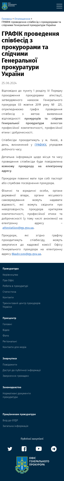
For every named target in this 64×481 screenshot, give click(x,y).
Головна (7, 18)
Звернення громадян (16, 375)
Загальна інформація (15, 426)
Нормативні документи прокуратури (17, 395)
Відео (6, 330)
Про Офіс (8, 280)
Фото (6, 335)
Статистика (9, 291)
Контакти (8, 297)
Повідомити (10, 364)
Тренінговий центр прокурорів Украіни (21, 305)
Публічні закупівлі (32, 438)
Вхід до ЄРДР (10, 420)
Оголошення (22, 18)
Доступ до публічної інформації (22, 370)
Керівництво (10, 274)
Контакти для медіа (14, 347)
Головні (7, 324)
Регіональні (10, 341)
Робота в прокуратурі (15, 286)
